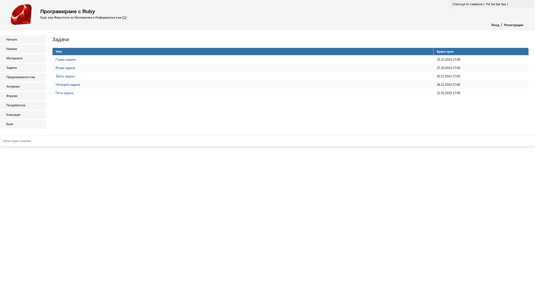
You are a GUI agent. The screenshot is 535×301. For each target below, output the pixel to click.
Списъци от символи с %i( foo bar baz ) (480, 4)
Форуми (11, 96)
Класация (13, 114)
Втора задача (65, 68)
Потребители (15, 105)
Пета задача (65, 93)
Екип (9, 124)
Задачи (11, 67)
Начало (11, 39)
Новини (11, 49)
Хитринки (13, 86)
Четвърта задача (68, 84)
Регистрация (513, 25)
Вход (495, 25)
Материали (14, 58)
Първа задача (66, 59)
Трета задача (65, 76)
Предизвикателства (20, 77)
